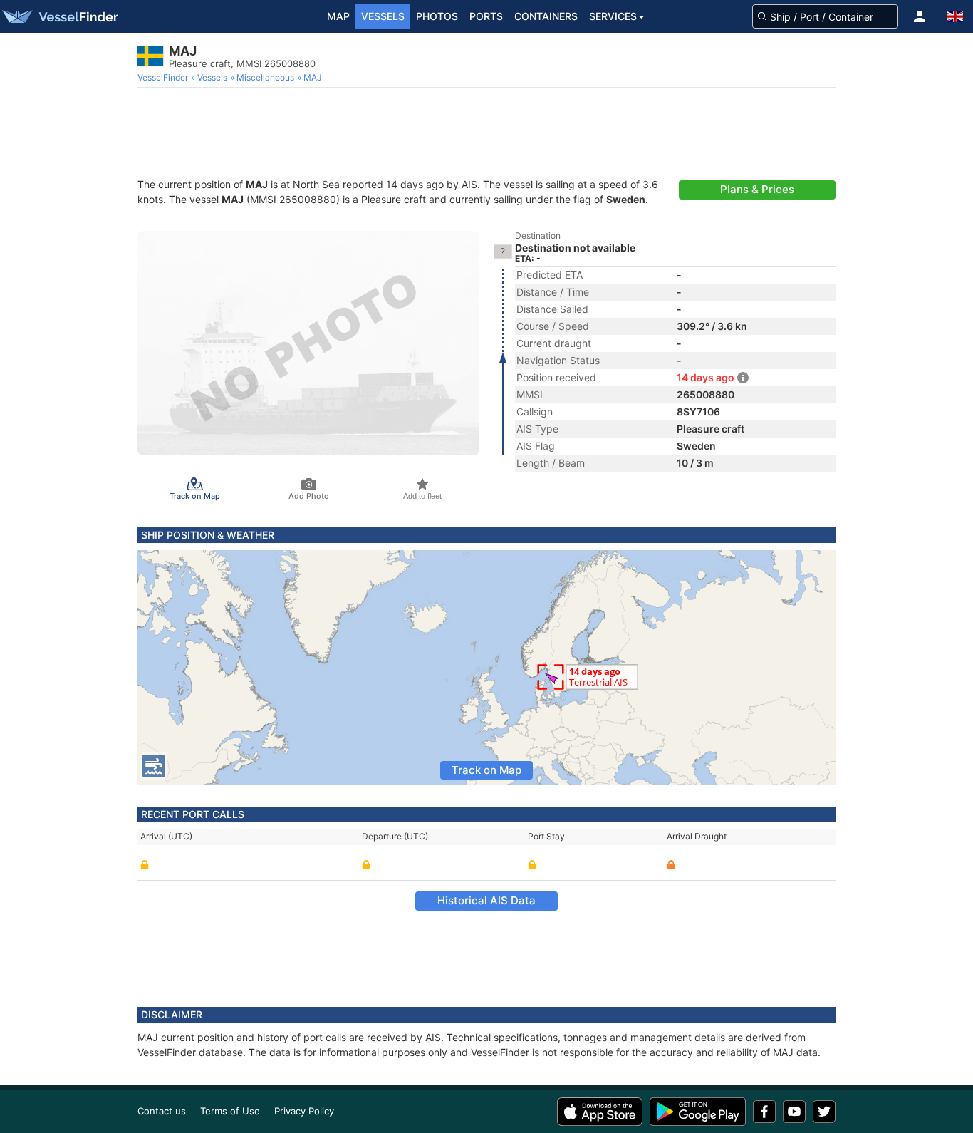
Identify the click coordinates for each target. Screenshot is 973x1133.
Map (338, 16)
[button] (919, 16)
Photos (437, 16)
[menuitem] (164, 77)
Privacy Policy (304, 1111)
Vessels (383, 16)
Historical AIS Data (486, 900)
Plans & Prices (757, 189)
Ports (486, 16)
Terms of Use (230, 1111)
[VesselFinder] (59, 16)
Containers (546, 16)
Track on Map (486, 770)
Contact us (161, 1111)
